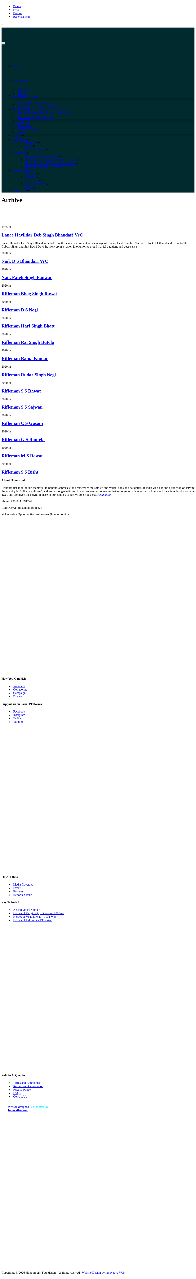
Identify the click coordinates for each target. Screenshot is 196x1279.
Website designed (18, 1106)
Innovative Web (115, 1272)
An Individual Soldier (26, 909)
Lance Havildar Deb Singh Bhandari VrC (42, 234)
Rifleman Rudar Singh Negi (29, 374)
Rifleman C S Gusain (22, 423)
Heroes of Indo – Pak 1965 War (32, 920)
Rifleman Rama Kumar (25, 358)
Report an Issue (21, 16)
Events (17, 888)
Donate (17, 6)
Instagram (19, 715)
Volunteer (19, 686)
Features (17, 13)
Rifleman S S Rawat (21, 390)
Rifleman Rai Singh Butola (28, 342)
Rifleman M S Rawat (22, 455)
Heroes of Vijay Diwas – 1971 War (34, 916)
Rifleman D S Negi (20, 309)
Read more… (105, 494)
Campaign (19, 693)
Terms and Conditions (26, 1082)
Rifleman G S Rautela (23, 439)
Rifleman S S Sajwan (22, 407)
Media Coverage (23, 884)
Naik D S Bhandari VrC (25, 261)
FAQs (16, 9)
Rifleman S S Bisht (20, 472)
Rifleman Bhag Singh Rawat (29, 293)
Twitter (17, 718)
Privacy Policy (22, 1089)
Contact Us (20, 1096)
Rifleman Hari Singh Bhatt (28, 325)
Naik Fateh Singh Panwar (27, 277)
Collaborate (20, 689)
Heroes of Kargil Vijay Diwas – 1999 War (38, 913)
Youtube (18, 721)
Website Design (91, 1272)
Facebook (19, 711)
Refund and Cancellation (28, 1086)
